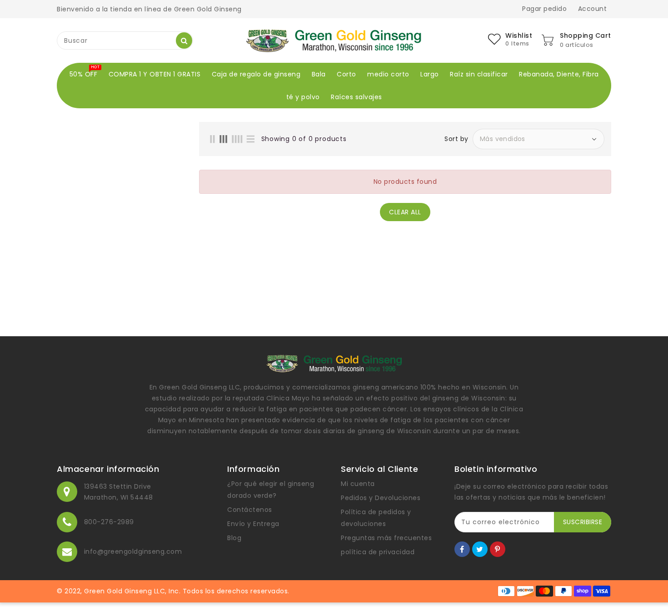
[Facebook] (462, 549)
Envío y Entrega (253, 523)
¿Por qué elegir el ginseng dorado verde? (270, 489)
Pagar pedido (544, 8)
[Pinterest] (497, 549)
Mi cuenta (358, 483)
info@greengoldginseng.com (133, 551)
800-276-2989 (109, 521)
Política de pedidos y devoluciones (376, 517)
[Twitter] (480, 549)
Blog (234, 537)
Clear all (405, 212)
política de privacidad (377, 551)
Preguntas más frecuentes (386, 537)
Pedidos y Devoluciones (380, 497)
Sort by (456, 139)
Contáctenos (249, 509)
